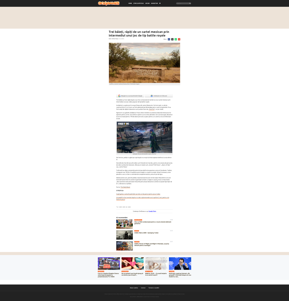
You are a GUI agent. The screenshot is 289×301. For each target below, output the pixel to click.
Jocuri (147, 3)
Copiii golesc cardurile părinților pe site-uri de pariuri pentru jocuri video (138, 194)
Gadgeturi (154, 3)
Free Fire (151, 109)
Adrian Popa (115, 38)
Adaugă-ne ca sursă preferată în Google (131, 95)
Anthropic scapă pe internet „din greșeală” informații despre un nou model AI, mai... (180, 275)
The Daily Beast (125, 187)
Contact (143, 287)
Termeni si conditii (153, 287)
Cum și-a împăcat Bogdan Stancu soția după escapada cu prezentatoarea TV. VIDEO (108, 275)
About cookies (134, 287)
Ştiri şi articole (138, 3)
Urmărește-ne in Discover (160, 95)
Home (130, 3)
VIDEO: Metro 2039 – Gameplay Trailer (146, 233)
